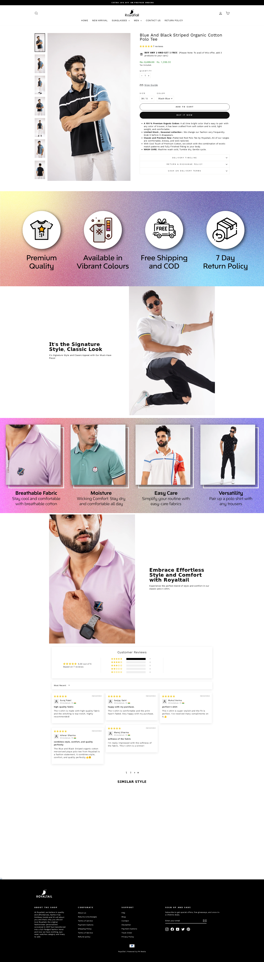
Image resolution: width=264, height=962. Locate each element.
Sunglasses (120, 20)
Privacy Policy (128, 937)
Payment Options (86, 925)
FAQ (123, 913)
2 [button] (130, 772)
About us (82, 913)
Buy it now (185, 115)
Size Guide (151, 85)
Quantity (146, 71)
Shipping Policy (85, 929)
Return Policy (174, 20)
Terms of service (85, 921)
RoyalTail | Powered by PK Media (132, 952)
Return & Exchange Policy (185, 164)
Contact (125, 921)
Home (84, 20)
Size (142, 93)
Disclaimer (126, 925)
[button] (146, 46)
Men (137, 20)
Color (161, 93)
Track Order (127, 933)
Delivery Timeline (184, 158)
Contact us (153, 20)
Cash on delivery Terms (184, 171)
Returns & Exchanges (87, 917)
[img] (60, 696)
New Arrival (100, 20)
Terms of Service (85, 933)
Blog (124, 917)
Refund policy (84, 937)
